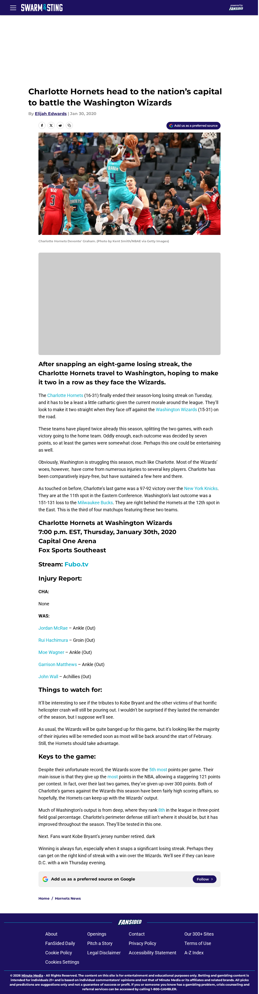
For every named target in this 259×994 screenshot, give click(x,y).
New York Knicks (201, 488)
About (51, 934)
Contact (137, 934)
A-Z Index (194, 952)
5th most (158, 769)
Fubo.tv (76, 564)
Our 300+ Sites (199, 934)
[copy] (69, 125)
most (112, 776)
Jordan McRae (53, 628)
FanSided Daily (60, 943)
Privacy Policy (142, 943)
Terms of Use (197, 943)
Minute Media (32, 975)
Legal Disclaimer (104, 952)
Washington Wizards (176, 409)
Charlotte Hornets (65, 395)
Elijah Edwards (51, 113)
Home (44, 898)
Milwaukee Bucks (95, 502)
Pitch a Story (100, 943)
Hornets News (68, 898)
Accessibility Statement (152, 952)
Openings (96, 934)
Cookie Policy (58, 952)
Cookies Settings (62, 962)
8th (161, 810)
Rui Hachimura (53, 640)
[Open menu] (13, 8)
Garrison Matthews (57, 664)
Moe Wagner (51, 652)
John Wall (48, 676)
